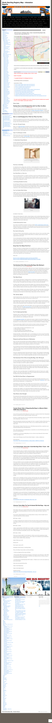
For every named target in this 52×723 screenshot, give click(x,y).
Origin (44, 21)
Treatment (45, 23)
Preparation (10, 23)
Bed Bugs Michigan (6, 76)
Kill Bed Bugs (16, 21)
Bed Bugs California (6, 60)
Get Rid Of (38, 19)
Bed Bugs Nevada (6, 81)
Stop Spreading (36, 23)
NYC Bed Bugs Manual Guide (6, 135)
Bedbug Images (12, 17)
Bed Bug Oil (4, 34)
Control (48, 17)
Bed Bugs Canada (5, 40)
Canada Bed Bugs (21, 261)
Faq (22, 19)
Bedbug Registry (6, 614)
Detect (4, 19)
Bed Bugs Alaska (6, 58)
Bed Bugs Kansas (6, 70)
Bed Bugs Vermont (6, 97)
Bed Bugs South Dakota (6, 93)
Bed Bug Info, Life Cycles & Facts (7, 600)
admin (22, 410)
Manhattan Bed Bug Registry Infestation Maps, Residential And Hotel (7, 120)
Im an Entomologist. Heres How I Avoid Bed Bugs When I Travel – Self (31, 446)
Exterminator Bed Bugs (5, 108)
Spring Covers (31, 23)
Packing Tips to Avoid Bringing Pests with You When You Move (29, 106)
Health (20, 404)
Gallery (30, 19)
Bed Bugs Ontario (6, 48)
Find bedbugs (26, 19)
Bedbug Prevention (6, 618)
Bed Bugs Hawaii (6, 66)
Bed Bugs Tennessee (6, 94)
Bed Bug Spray (4, 36)
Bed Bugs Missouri (6, 79)
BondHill (32, 17)
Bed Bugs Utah (5, 96)
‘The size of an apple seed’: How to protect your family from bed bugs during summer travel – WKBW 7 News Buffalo (20, 611)
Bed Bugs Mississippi (6, 78)
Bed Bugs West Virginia (6, 101)
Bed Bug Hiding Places (6, 606)
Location (27, 21)
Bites (29, 17)
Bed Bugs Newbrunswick (7, 46)
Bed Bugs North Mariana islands (7, 54)
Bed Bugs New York (19, 501)
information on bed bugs (21, 319)
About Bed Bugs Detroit (16, 26)
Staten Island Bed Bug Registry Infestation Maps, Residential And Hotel (7, 126)
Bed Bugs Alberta (6, 41)
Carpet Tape (39, 17)
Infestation (4, 21)
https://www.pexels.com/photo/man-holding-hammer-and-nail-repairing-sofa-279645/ (26, 259)
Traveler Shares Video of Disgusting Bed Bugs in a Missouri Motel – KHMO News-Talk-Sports (30, 408)
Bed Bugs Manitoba (6, 43)
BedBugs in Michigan (5, 105)
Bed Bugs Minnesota (6, 77)
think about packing (22, 126)
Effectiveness (13, 19)
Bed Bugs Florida (6, 64)
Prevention (17, 23)
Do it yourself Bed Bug (5, 107)
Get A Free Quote (39, 26)
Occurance (40, 21)
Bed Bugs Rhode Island (6, 91)
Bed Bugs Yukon (6, 52)
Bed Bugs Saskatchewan (7, 51)
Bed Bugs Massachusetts (7, 75)
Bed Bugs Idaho (6, 67)
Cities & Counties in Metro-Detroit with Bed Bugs (28, 26)
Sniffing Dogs (26, 23)
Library (20, 21)
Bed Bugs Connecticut (6, 62)
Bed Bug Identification (6, 610)
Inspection (11, 21)
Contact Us (44, 17)
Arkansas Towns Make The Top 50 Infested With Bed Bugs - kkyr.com (24, 571)
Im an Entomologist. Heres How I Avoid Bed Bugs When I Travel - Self (24, 499)
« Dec (39, 606)
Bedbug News (5, 613)
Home (4, 17)
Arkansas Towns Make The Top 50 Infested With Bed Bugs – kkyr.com (31, 505)
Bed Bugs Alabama (6, 57)
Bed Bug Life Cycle (6, 611)
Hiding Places (43, 19)
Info (7, 21)
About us (7, 17)
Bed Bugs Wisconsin (6, 102)
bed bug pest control (31, 271)
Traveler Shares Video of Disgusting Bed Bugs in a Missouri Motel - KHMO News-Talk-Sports (28, 440)
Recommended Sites (5, 130)
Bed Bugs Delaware (6, 63)
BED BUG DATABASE (6, 32)
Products (21, 23)
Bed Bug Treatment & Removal (7, 26)
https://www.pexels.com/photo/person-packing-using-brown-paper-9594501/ (25, 258)
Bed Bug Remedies (5, 35)
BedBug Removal (5, 104)
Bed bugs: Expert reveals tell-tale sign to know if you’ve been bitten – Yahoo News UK (20, 608)
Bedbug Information (18, 17)
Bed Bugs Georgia (6, 65)
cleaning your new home (27, 306)
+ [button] (15, 37)
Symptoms (41, 23)
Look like (30, 21)
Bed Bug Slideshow (5, 132)
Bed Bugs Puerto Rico (5, 55)
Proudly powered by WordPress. (44, 711)
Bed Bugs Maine (6, 73)
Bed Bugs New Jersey (6, 83)
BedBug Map (5, 612)
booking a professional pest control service (41, 224)
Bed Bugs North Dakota (6, 87)
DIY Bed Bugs (8, 19)
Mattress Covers (35, 21)
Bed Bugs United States (6, 56)
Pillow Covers (5, 23)
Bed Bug (17, 261)
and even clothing (27, 136)
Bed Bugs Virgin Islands (7, 98)
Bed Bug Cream (4, 31)
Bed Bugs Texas (6, 95)
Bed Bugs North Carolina (7, 86)
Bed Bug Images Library (7, 601)
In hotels (47, 19)
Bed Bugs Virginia (6, 99)
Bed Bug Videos (6, 602)
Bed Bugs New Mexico (6, 84)
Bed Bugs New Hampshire (7, 82)
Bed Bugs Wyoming (6, 103)
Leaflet (40, 60)
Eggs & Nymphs (18, 19)
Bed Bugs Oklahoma (6, 89)
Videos (4, 707)
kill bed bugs (42, 380)
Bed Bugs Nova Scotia (6, 47)
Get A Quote (34, 19)
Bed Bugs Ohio (5, 88)
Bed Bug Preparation (6, 617)
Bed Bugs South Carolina (7, 92)
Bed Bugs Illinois (6, 68)
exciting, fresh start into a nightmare (37, 110)
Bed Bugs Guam (5, 53)
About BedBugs (45, 26)
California (35, 17)
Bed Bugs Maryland (6, 74)
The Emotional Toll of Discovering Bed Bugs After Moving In (28, 265)
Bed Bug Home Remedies (6, 33)
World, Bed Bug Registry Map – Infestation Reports (17, 3)
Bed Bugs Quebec (6, 50)
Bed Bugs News (5, 604)
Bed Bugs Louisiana (6, 72)
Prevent (14, 23)
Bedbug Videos (5, 608)
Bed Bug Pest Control (6, 616)
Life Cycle (23, 21)
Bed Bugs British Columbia (7, 42)
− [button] (15, 38)
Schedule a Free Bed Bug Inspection (8, 619)
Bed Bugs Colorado (6, 61)
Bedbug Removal (24, 17)
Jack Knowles (25, 107)
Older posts (15, 576)
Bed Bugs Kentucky (6, 71)
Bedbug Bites (5, 607)
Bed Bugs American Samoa (6, 39)
